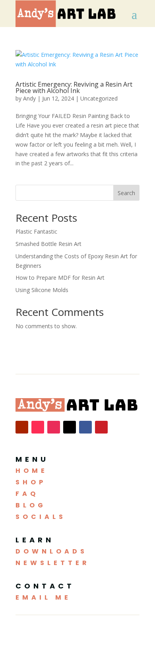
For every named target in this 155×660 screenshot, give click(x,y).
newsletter (52, 562)
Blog (30, 505)
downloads (51, 551)
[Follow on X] (69, 427)
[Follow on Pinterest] (101, 427)
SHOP (30, 482)
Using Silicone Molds (41, 290)
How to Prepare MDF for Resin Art (60, 277)
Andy (29, 98)
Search (126, 193)
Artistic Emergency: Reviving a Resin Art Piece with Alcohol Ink (73, 87)
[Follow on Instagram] (53, 427)
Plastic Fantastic (36, 231)
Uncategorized (99, 98)
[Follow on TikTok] (37, 427)
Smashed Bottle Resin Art (48, 244)
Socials (40, 516)
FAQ (27, 493)
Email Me (43, 597)
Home (31, 470)
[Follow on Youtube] (21, 427)
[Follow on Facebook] (85, 427)
